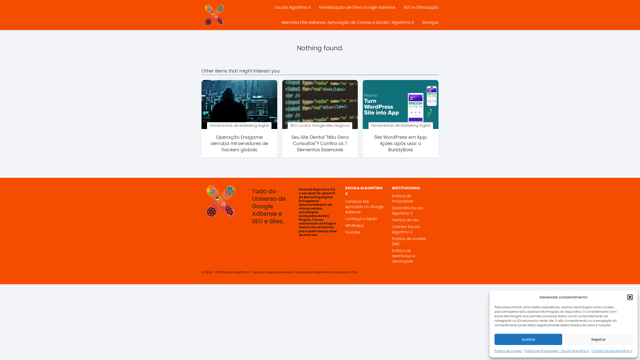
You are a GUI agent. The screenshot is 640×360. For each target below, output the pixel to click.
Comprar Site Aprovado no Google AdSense (364, 206)
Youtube (352, 232)
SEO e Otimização (421, 7)
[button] (630, 297)
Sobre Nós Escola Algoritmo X (407, 211)
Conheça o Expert (361, 218)
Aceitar (528, 339)
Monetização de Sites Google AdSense (357, 7)
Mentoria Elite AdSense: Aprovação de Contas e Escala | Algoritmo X (348, 22)
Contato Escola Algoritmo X (612, 351)
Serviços (430, 22)
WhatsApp (354, 225)
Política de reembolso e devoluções (403, 256)
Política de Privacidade (402, 199)
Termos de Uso (405, 220)
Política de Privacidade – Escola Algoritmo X (556, 351)
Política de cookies (508, 351)
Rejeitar (599, 339)
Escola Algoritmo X (293, 7)
